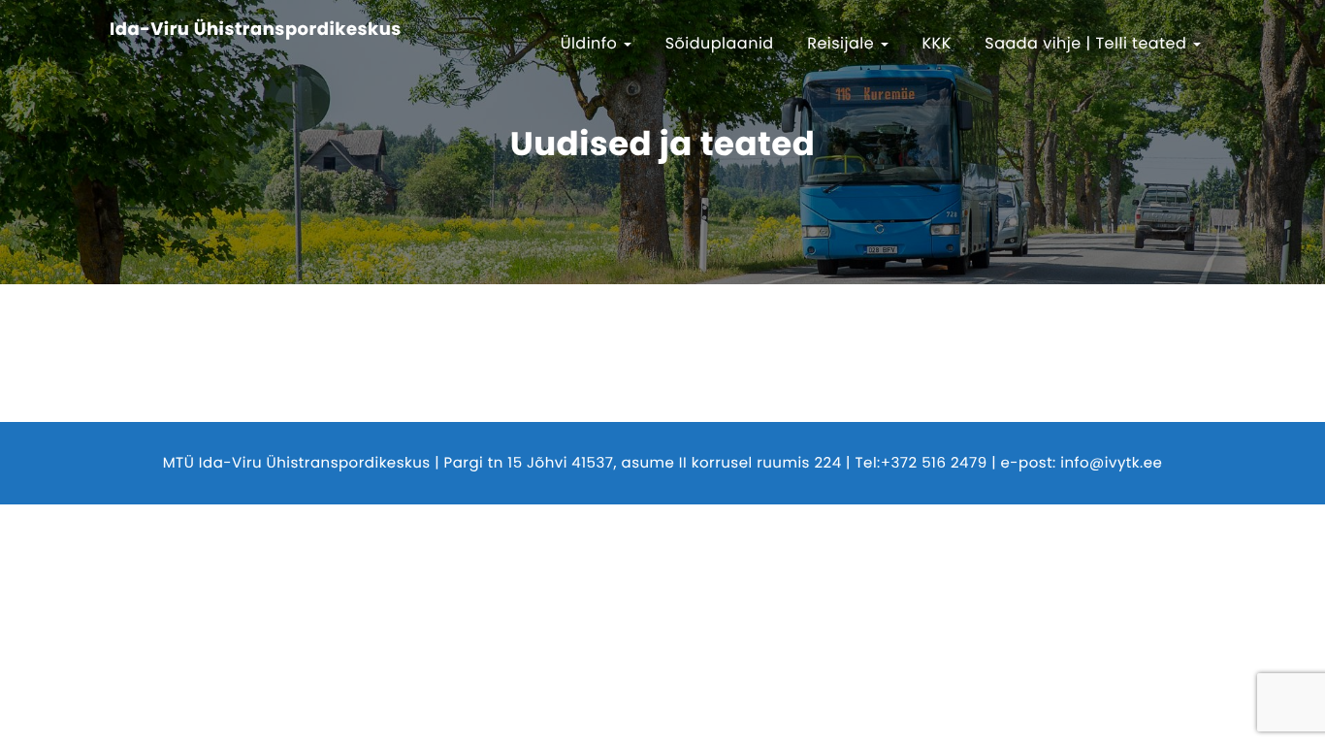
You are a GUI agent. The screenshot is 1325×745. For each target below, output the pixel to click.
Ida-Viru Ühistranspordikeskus (256, 30)
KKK (937, 43)
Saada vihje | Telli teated (1088, 43)
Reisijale (843, 43)
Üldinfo (592, 43)
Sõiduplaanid (719, 43)
